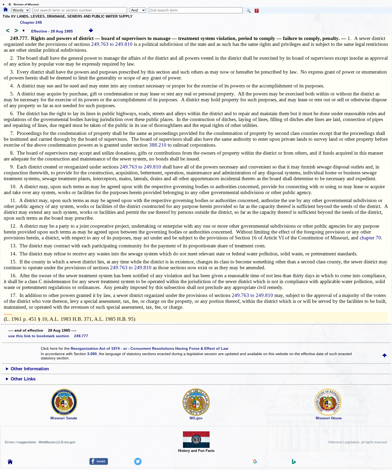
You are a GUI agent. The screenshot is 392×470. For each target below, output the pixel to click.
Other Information (30, 368)
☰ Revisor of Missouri (22, 4)
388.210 (157, 145)
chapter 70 (370, 237)
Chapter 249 (31, 22)
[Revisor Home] (10, 463)
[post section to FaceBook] (98, 463)
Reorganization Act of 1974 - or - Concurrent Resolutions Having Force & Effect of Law (149, 348)
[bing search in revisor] (294, 463)
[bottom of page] (91, 31)
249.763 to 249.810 (112, 44)
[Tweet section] (138, 464)
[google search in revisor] (255, 462)
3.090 (92, 354)
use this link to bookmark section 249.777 (48, 336)
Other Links (23, 378)
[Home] (5, 10)
